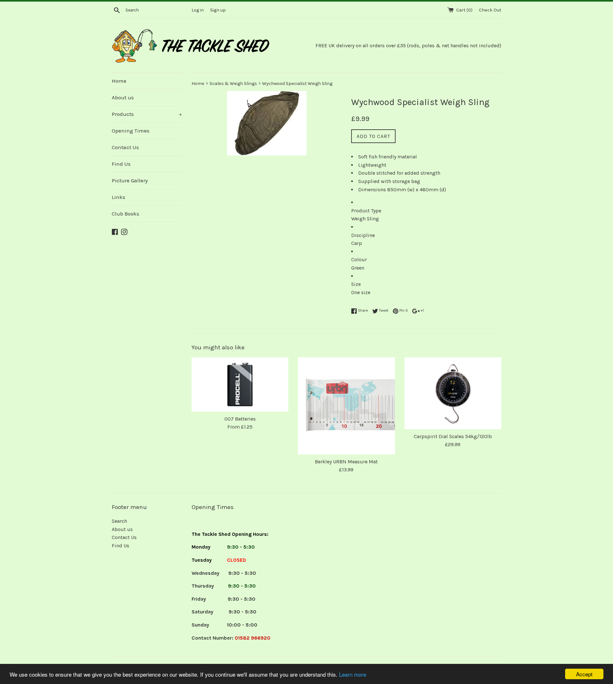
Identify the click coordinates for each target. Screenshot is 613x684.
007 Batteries (240, 419)
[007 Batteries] (240, 384)
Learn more (352, 674)
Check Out (490, 10)
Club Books (125, 213)
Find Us (121, 164)
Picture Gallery (130, 180)
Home (119, 81)
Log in (198, 10)
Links (118, 197)
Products (147, 114)
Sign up (218, 10)
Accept (584, 674)
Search (119, 521)
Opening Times (130, 130)
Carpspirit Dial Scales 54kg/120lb (453, 436)
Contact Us (125, 147)
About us (123, 97)
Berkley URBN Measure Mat (346, 462)
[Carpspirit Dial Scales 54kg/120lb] (453, 393)
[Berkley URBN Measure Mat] (346, 405)
